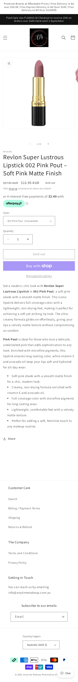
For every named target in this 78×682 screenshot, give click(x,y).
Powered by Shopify (52, 674)
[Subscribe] (62, 617)
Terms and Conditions (23, 553)
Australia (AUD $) (37, 645)
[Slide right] (48, 143)
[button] (5, 37)
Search (12, 499)
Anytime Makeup (32, 674)
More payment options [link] (39, 275)
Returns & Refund (20, 527)
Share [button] (12, 439)
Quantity (8, 231)
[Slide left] (30, 143)
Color (6, 213)
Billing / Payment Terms (24, 508)
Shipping (13, 188)
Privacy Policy (17, 562)
